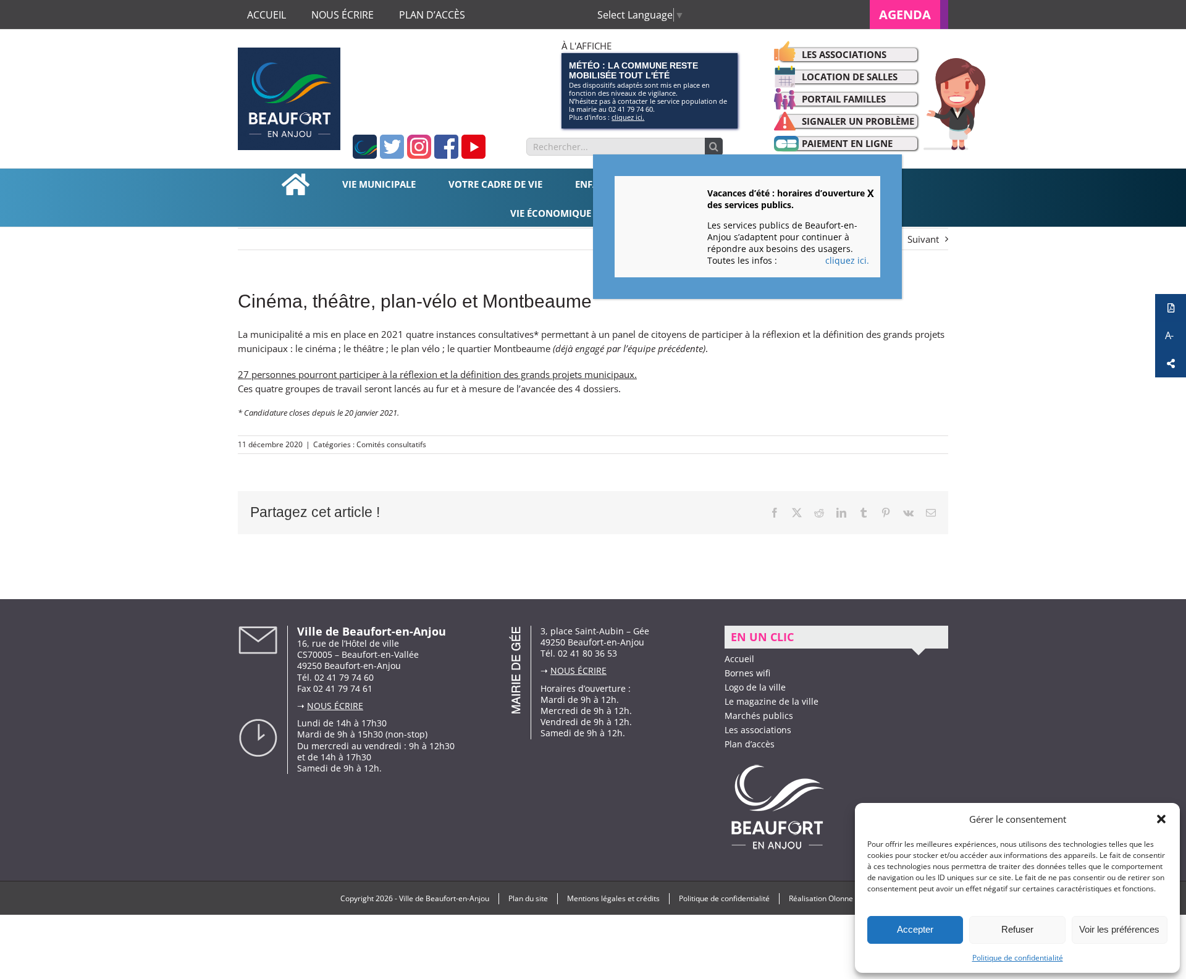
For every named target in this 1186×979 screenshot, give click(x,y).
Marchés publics (759, 715)
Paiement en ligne (847, 143)
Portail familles (844, 99)
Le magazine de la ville (771, 701)
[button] (1161, 819)
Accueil (739, 659)
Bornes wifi (747, 673)
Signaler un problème (858, 121)
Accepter (915, 929)
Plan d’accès (750, 744)
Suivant (923, 239)
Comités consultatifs (391, 444)
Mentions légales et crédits (613, 898)
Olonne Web (849, 898)
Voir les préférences (1119, 929)
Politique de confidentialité (1017, 957)
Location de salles (850, 76)
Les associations (844, 54)
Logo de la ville (755, 687)
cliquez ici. (628, 117)
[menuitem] (909, 14)
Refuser (1017, 929)
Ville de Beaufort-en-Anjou (444, 898)
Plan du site (528, 898)
